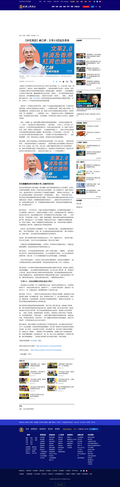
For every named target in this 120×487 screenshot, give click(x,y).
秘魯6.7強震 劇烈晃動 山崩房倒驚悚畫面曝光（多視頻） (93, 63)
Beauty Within (81, 447)
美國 (27, 440)
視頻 (57, 6)
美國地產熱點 (61, 451)
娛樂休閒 (80, 435)
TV (92, 6)
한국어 (93, 422)
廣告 (77, 1)
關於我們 (29, 470)
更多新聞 (98, 138)
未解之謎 (60, 437)
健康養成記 (70, 443)
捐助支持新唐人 (67, 429)
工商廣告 (90, 464)
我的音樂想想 (80, 457)
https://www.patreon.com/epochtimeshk (49, 346)
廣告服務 (61, 470)
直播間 (57, 429)
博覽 (72, 6)
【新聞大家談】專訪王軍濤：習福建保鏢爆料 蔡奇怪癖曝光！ (93, 76)
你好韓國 (79, 441)
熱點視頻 (34, 447)
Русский (82, 422)
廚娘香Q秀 (80, 451)
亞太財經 (42, 457)
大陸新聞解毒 (52, 457)
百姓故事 (90, 457)
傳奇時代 (90, 439)
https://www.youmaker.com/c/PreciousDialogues (46, 350)
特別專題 (79, 200)
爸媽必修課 (61, 447)
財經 (31, 442)
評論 (24, 35)
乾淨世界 (44, 474)
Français (76, 422)
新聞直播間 (86, 6)
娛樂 (36, 438)
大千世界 (79, 449)
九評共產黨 (90, 447)
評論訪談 (77, 6)
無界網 (78, 474)
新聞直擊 (42, 445)
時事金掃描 (52, 441)
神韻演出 (28, 453)
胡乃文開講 (70, 441)
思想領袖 (51, 445)
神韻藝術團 (29, 474)
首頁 (20, 35)
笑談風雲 (60, 439)
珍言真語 (33, 35)
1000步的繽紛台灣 (81, 454)
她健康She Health (71, 439)
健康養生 (70, 435)
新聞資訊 (34, 429)
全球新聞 (42, 437)
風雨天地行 (90, 453)
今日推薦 (79, 92)
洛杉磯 (36, 422)
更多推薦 (98, 119)
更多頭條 (98, 88)
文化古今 (60, 449)
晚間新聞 (42, 443)
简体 (58, 1)
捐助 (82, 1)
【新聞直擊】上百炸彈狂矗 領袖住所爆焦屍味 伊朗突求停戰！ (93, 56)
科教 (31, 444)
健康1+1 (69, 437)
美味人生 (79, 445)
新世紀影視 (85, 474)
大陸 (27, 444)
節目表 (50, 429)
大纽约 (27, 422)
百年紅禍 (78, 203)
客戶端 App (75, 470)
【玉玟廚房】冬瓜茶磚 (92, 126)
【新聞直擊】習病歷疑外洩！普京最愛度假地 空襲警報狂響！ (93, 83)
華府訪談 (42, 449)
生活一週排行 (80, 162)
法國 (49, 422)
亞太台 (59, 422)
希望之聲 (50, 474)
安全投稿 (55, 470)
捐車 (86, 1)
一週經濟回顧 (43, 451)
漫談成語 (60, 445)
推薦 (64, 6)
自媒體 (28, 35)
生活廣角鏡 (80, 437)
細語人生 (51, 460)
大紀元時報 (37, 474)
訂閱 (93, 429)
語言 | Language (64, 1)
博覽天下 (28, 451)
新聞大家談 (52, 437)
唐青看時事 (52, 451)
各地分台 (49, 1)
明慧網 (67, 474)
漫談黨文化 (79, 207)
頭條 (60, 6)
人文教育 (61, 435)
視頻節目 (42, 429)
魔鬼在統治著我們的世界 (94, 445)
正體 (55, 1)
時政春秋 (51, 443)
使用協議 (48, 470)
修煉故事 (90, 462)
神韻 (40, 1)
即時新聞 (28, 449)
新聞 (53, 6)
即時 (68, 6)
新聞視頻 (43, 435)
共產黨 (23, 184)
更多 (91, 474)
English (70, 422)
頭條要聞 (28, 447)
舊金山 (54, 422)
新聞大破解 (52, 447)
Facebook (94, 1)
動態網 (73, 474)
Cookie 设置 (60, 484)
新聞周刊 (42, 447)
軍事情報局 (52, 449)
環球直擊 (42, 439)
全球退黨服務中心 (59, 474)
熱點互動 (51, 439)
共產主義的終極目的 (93, 443)
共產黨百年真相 (92, 441)
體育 (36, 440)
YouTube (100, 1)
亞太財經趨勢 (43, 455)
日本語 (88, 422)
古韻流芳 (60, 441)
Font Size (67, 81)
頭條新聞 (79, 40)
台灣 (31, 440)
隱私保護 (42, 470)
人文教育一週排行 (81, 142)
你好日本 (79, 439)
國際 (27, 438)
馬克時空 (51, 455)
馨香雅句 (60, 443)
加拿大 (31, 422)
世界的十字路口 (53, 453)
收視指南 (35, 470)
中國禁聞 (42, 441)
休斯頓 (46, 422)
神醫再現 (69, 445)
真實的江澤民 (91, 449)
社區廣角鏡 (43, 453)
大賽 (44, 1)
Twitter (97, 1)
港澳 (31, 438)
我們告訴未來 (91, 437)
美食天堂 (79, 443)
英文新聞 (72, 1)
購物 (90, 1)
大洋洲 (41, 422)
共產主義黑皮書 (92, 455)
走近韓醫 (69, 447)
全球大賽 (34, 453)
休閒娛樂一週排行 (81, 123)
